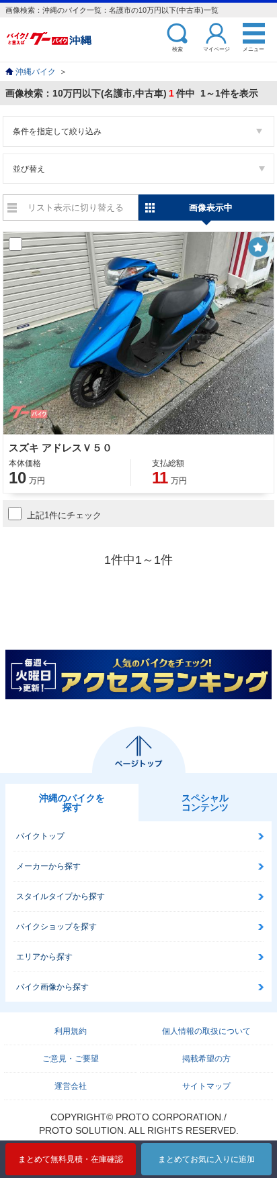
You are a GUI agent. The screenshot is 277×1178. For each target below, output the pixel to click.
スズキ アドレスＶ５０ (60, 447)
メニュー (253, 49)
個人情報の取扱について (206, 1031)
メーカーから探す (48, 866)
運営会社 (70, 1086)
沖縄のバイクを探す (72, 802)
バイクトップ (40, 836)
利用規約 (70, 1031)
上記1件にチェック (64, 515)
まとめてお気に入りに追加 (206, 1159)
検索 (177, 49)
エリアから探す (44, 956)
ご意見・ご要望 (70, 1058)
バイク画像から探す (52, 987)
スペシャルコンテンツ (205, 802)
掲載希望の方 (206, 1058)
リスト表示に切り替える (76, 207)
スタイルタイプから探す (60, 896)
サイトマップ (206, 1086)
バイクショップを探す (56, 926)
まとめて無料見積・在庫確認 (70, 1159)
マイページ (216, 49)
